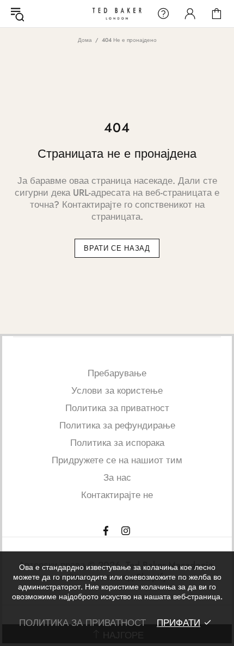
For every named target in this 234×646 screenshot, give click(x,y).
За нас (117, 477)
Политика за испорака (117, 443)
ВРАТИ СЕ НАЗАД (117, 248)
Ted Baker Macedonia (117, 13)
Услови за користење (117, 390)
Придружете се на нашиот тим (117, 460)
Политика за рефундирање (117, 425)
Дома (85, 40)
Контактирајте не (117, 495)
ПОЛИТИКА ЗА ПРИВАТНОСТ (82, 622)
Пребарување (117, 373)
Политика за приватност (117, 408)
